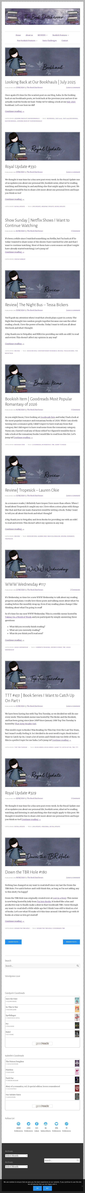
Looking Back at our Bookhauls (27, 118)
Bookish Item (19, 444)
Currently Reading (43, 647)
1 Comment (75, 231)
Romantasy (46, 444)
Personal (45, 826)
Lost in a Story (59, 898)
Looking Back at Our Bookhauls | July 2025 (40, 82)
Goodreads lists (47, 417)
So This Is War (12, 1007)
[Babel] (77, 1036)
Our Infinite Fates (13, 1095)
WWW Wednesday (21, 647)
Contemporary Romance (47, 351)
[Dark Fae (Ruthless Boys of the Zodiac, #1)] (77, 1082)
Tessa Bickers (69, 351)
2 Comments (75, 590)
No (47, 1188)
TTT (77, 747)
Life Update (36, 206)
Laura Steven (11, 1097)
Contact (65, 41)
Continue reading (14, 111)
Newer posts (71, 942)
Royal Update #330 (20, 166)
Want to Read (60, 444)
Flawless (9, 1070)
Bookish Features (60, 35)
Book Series (39, 747)
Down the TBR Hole (21, 928)
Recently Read (56, 647)
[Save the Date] (77, 1003)
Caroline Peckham (12, 1080)
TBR (53, 444)
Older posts (13, 942)
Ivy (7, 1024)
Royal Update (19, 206)
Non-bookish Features (26, 41)
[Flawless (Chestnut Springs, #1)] (77, 1074)
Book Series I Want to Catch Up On (57, 747)
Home (18, 35)
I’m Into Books (44, 901)
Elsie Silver (10, 1072)
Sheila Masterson (12, 1064)
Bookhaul (51, 118)
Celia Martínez (11, 1088)
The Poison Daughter (15, 1061)
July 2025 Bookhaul (70, 118)
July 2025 (71, 102)
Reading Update (48, 206)
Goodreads (36, 444)
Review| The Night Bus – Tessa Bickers (36, 305)
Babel (8, 1032)
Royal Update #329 (20, 793)
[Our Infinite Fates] (77, 1099)
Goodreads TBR (59, 928)
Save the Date (11, 999)
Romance (70, 536)
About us (29, 35)
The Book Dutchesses (35, 87)
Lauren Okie (42, 536)
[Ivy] (77, 1028)
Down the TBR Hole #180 (26, 872)
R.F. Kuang (10, 1034)
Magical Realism (53, 536)
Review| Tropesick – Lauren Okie (32, 490)
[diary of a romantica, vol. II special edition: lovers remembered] (77, 1091)
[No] (82, 1186)
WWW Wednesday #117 (25, 584)
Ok (37, 1188)
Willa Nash (10, 1026)
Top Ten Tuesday (20, 747)
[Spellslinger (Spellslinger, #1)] (77, 1020)
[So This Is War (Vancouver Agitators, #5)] (77, 1011)
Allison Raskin (11, 1001)
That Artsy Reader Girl (25, 724)
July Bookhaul (10, 121)
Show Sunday (19, 259)
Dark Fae (10, 1078)
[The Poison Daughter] (77, 1066)
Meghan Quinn (11, 1009)
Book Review (32, 351)
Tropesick (9, 539)
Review (17, 351)
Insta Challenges (49, 41)
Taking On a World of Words (18, 617)
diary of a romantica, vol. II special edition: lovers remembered (33, 1086)
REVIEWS (41, 35)
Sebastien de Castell (13, 1018)
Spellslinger (11, 1015)
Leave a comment (73, 87)
